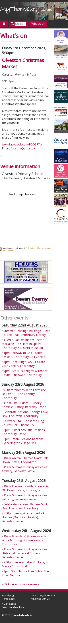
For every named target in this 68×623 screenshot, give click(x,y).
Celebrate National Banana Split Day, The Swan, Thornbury (24, 506)
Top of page (8, 595)
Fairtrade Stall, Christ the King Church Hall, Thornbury (23, 423)
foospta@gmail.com (24, 148)
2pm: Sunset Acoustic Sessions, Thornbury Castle (24, 432)
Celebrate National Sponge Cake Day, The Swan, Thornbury (25, 414)
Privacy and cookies (13, 607)
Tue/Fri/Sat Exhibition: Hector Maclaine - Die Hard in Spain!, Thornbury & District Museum (23, 344)
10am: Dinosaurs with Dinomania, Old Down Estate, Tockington (25, 488)
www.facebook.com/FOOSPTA (22, 144)
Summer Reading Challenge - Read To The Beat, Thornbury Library (26, 333)
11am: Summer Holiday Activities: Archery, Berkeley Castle (25, 469)
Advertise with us (40, 598)
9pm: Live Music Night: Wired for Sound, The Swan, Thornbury (25, 373)
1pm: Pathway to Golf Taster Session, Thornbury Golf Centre (23, 355)
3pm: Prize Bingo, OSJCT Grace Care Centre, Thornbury (23, 364)
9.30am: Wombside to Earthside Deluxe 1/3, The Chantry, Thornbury (24, 394)
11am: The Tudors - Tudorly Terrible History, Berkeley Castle (24, 405)
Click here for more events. (21, 584)
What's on (38, 24)
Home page (8, 598)
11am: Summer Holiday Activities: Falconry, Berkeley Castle (25, 497)
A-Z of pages (9, 603)
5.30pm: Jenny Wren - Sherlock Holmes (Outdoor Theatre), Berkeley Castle (23, 517)
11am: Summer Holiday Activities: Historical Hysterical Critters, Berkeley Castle (25, 553)
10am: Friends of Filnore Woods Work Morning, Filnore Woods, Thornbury (24, 540)
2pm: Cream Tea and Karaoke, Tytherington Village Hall (23, 441)
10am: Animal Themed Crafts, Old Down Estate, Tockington (25, 460)
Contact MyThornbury (43, 595)
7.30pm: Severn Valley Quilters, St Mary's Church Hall (25, 564)
